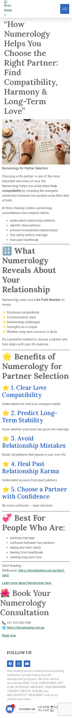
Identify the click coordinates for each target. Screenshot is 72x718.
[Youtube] (27, 663)
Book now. (9, 635)
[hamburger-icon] (64, 9)
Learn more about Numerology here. (27, 583)
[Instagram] (18, 663)
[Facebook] (10, 663)
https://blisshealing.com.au (25, 628)
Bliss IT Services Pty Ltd (42, 708)
